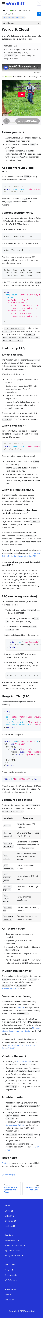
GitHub (8, 1211)
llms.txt (8, 1294)
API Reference (11, 1280)
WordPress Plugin (15, 52)
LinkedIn (8, 1216)
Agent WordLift (11, 1250)
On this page (8, 23)
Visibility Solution (12, 1240)
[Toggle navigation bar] (3, 3)
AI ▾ (39, 14)
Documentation (11, 1275)
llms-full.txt (9, 1300)
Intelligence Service (13, 1255)
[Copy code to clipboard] (38, 186)
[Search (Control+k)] (39, 3)
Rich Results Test (24, 1061)
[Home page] (4, 10)
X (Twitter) (9, 1221)
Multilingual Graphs (10, 988)
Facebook (9, 1226)
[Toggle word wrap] (34, 186)
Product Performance (14, 1245)
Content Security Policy (15, 1125)
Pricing (8, 1270)
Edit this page (11, 1174)
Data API (20, 1007)
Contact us (6, 1163)
